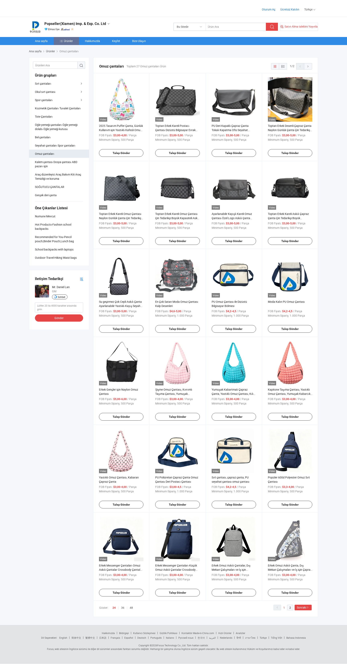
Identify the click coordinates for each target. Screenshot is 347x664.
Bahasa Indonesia (296, 637)
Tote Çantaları (44, 116)
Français (115, 637)
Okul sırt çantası (45, 92)
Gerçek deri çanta (46, 195)
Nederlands (226, 637)
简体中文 (76, 637)
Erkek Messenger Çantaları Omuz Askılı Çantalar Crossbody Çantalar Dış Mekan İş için (121, 569)
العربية (212, 637)
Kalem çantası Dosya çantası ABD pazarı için (56, 164)
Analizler (240, 633)
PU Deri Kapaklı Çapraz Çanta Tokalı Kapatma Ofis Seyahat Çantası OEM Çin (230, 130)
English (63, 637)
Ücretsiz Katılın (289, 9)
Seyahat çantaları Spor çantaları (55, 145)
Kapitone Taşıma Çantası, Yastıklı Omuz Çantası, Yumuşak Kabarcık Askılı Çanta (289, 394)
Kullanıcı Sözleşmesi (144, 633)
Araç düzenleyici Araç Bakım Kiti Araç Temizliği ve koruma (58, 176)
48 (131, 608)
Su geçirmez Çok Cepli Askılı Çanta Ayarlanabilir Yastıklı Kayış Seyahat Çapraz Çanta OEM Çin (121, 306)
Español (128, 637)
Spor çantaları (44, 100)
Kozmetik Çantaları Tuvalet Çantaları (58, 108)
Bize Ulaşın (139, 41)
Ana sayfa (41, 41)
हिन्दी (239, 637)
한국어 (201, 637)
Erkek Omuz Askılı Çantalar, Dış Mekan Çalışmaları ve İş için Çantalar (231, 569)
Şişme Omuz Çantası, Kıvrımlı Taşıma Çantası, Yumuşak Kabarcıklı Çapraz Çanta (173, 394)
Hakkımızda (92, 41)
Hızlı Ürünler (225, 633)
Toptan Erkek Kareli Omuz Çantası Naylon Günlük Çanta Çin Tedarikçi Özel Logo (120, 218)
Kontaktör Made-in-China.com (198, 633)
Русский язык (185, 637)
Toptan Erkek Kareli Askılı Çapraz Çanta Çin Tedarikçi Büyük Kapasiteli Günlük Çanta (288, 218)
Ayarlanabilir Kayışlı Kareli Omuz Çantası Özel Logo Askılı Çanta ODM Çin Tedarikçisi (232, 218)
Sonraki (301, 607)
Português (156, 637)
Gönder (59, 318)
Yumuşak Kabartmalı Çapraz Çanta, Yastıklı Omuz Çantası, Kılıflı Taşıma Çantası (234, 394)
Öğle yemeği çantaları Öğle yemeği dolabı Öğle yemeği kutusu (56, 127)
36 (122, 608)
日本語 (102, 637)
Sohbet (61, 297)
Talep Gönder (121, 153)
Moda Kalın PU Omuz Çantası (286, 302)
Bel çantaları (43, 137)
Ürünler (68, 41)
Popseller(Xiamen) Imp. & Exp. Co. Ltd (75, 24)
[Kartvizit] (81, 279)
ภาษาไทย (250, 637)
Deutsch (141, 637)
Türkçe (263, 637)
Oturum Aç (268, 9)
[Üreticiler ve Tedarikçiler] (55, 8)
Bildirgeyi (124, 633)
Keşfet (116, 41)
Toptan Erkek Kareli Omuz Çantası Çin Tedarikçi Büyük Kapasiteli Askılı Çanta (177, 218)
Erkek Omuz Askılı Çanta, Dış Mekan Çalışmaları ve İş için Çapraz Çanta (290, 569)
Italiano (170, 637)
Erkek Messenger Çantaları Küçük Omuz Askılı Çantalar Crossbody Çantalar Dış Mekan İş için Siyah (176, 569)
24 (114, 607)
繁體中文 (90, 637)
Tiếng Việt (276, 637)
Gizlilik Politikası (168, 633)
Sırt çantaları (43, 83)
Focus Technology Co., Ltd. (171, 645)
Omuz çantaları (44, 154)
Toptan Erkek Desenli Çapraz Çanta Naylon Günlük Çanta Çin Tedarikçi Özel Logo (289, 130)
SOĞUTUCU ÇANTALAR (49, 187)
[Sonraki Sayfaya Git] (308, 66)
